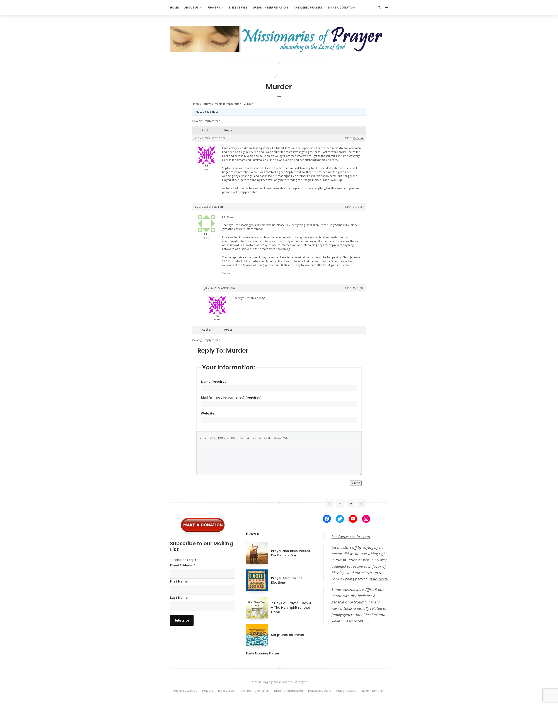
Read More (378, 578)
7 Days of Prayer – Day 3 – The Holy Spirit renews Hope (291, 607)
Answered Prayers (308, 7)
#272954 (358, 207)
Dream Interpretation (270, 7)
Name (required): (214, 381)
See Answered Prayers (351, 536)
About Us (191, 7)
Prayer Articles (346, 691)
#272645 (358, 138)
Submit (355, 483)
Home (174, 7)
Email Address (183, 565)
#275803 (358, 288)
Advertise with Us (185, 691)
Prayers (214, 7)
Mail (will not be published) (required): (231, 397)
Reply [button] (347, 138)
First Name (179, 581)
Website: (208, 413)
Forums (206, 104)
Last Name (179, 597)
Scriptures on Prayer (287, 635)
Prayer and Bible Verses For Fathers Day (290, 553)
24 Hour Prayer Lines (255, 691)
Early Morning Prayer (262, 653)
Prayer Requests (319, 691)
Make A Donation (342, 7)
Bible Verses (238, 7)
